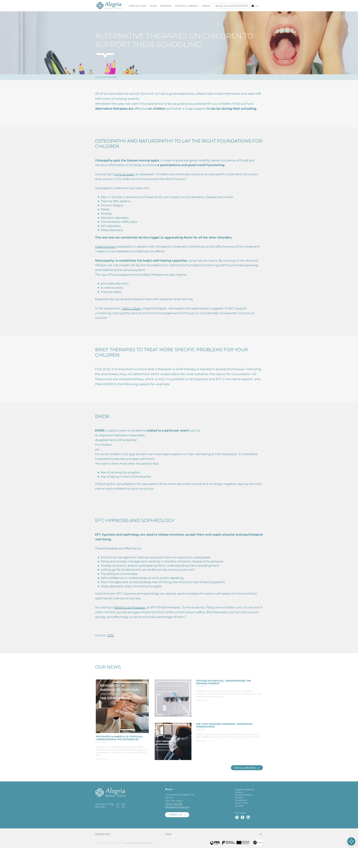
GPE (110, 635)
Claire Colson (131, 308)
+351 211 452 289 (173, 804)
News (206, 5)
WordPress (127, 843)
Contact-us (253, 7)
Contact (239, 805)
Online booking (243, 795)
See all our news (245, 768)
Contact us (175, 814)
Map (170, 789)
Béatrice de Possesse (130, 607)
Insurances (241, 800)
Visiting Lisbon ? (187, 5)
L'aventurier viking (137, 843)
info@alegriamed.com (177, 807)
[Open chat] (351, 841)
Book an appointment (231, 5)
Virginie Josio (124, 174)
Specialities (137, 5)
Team (153, 5)
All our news (242, 803)
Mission (165, 5)
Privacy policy (148, 843)
